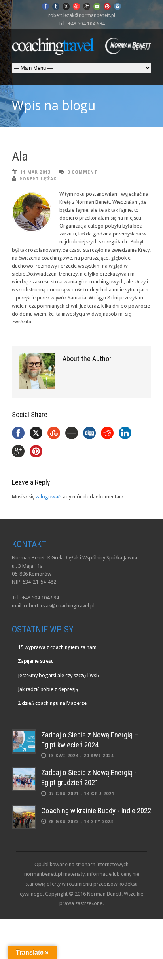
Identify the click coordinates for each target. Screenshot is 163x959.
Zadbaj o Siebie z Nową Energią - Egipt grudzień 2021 (88, 777)
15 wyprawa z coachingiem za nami (58, 647)
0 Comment (82, 172)
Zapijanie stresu (36, 661)
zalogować (48, 497)
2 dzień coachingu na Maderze (52, 703)
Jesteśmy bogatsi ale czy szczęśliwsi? (59, 675)
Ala (20, 156)
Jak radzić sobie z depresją (48, 689)
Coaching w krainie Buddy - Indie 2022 (96, 810)
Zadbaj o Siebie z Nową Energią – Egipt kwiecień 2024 (89, 739)
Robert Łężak (38, 179)
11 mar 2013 (35, 172)
